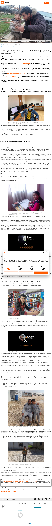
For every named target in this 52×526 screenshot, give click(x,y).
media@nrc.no (20, 510)
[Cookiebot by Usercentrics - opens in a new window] (43, 252)
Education (15, 46)
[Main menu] (50, 3)
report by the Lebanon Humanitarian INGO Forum (17, 73)
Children (10, 46)
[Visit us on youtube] (49, 499)
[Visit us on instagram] (39, 499)
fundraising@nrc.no (37, 507)
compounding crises (25, 63)
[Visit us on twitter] (42, 499)
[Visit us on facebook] (35, 499)
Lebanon (5, 46)
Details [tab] (26, 255)
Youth (20, 46)
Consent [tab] (10, 255)
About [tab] (41, 255)
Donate (46, 2)
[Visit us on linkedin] (46, 499)
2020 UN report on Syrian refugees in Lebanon (10, 76)
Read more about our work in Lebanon (8, 491)
